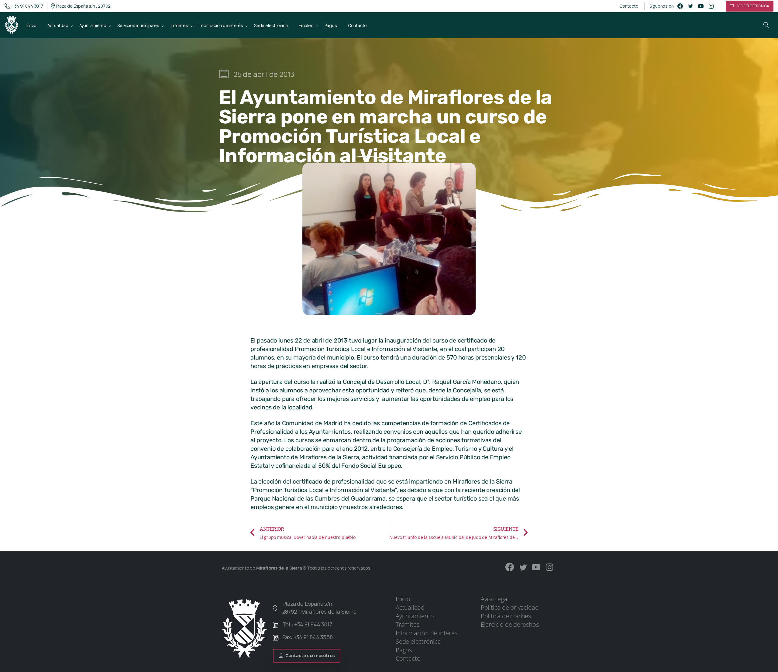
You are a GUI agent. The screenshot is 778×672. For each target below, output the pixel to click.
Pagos (404, 650)
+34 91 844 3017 (27, 6)
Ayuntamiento (415, 616)
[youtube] (701, 6)
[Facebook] (680, 6)
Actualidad (410, 607)
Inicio (403, 599)
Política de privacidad (510, 607)
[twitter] (690, 6)
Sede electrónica (418, 641)
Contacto (628, 6)
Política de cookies (506, 616)
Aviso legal (495, 599)
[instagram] (711, 6)
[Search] (766, 25)
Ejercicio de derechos (510, 624)
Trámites (407, 624)
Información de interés (426, 633)
